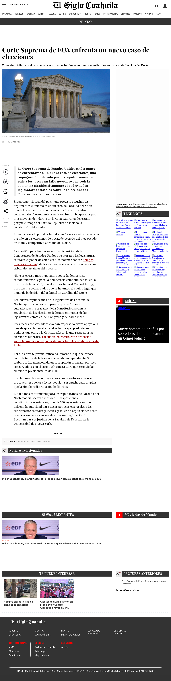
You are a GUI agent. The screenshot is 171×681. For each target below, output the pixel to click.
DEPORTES (125, 14)
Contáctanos (15, 655)
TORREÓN (19, 14)
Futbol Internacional (136, 204)
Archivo (65, 647)
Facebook (6, 174)
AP (3, 141)
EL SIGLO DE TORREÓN (94, 632)
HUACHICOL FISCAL (146, 206)
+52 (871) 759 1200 (144, 671)
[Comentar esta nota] (6, 220)
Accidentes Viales (154, 204)
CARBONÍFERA (75, 14)
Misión (12, 647)
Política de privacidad (45, 647)
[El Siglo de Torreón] (29, 628)
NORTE (87, 14)
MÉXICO (97, 14)
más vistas (133, 590)
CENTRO (62, 14)
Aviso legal (40, 651)
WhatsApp (6, 194)
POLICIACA (6, 14)
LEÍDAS (130, 301)
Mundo (85, 21)
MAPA (158, 14)
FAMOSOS (137, 14)
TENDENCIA (133, 213)
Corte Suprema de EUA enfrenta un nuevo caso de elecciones (143, 582)
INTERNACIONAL (110, 14)
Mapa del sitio (42, 655)
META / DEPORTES (70, 634)
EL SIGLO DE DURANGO (120, 632)
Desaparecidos (129, 206)
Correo (6, 204)
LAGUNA (52, 14)
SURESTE (41, 14)
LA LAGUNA (14, 634)
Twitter (6, 184)
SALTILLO (31, 14)
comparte (6, 213)
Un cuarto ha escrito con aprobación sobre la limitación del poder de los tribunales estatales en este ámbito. (56, 341)
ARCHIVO (149, 14)
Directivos (14, 651)
